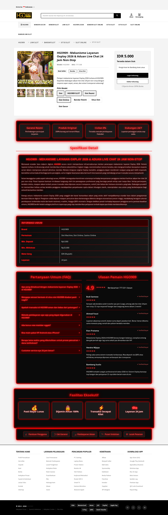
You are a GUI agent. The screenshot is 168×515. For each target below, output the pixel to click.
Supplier (105, 486)
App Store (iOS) (135, 458)
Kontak (20, 486)
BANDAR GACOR (39, 25)
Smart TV (77, 483)
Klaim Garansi (50, 472)
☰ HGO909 (24, 25)
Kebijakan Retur (51, 468)
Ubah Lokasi (141, 67)
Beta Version (134, 475)
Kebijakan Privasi (23, 475)
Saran (48, 490)
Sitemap (21, 490)
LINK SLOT (66, 25)
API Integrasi (106, 490)
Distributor (105, 472)
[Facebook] (127, 507)
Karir (19, 468)
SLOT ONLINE (135, 25)
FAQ (47, 479)
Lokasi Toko (22, 483)
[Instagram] (133, 507)
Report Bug (133, 490)
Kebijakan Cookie (49, 509)
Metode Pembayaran (53, 461)
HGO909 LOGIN (78, 25)
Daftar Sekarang (133, 82)
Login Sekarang (132, 76)
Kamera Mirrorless (80, 486)
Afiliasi (104, 458)
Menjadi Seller (106, 461)
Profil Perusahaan (24, 458)
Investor (104, 483)
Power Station (78, 465)
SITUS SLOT (110, 25)
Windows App (134, 468)
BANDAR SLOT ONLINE (95, 25)
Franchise (105, 479)
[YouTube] (145, 507)
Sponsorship (106, 468)
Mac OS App (134, 472)
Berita (20, 472)
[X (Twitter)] (139, 507)
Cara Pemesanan (51, 458)
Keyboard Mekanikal (81, 475)
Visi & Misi (21, 461)
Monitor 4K (77, 468)
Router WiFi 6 (78, 479)
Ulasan (48, 486)
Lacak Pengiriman (52, 465)
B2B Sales (105, 465)
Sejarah (20, 465)
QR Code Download (136, 486)
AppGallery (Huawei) (136, 465)
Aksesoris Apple (79, 490)
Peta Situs (60, 509)
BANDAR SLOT (54, 25)
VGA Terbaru (78, 472)
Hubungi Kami (50, 483)
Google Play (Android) (137, 461)
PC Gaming (77, 458)
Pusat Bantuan (50, 475)
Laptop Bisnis (78, 461)
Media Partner (106, 475)
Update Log (133, 479)
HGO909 (21, 42)
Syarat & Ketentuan (24, 479)
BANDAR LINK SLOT (25, 34)
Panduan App (134, 483)
